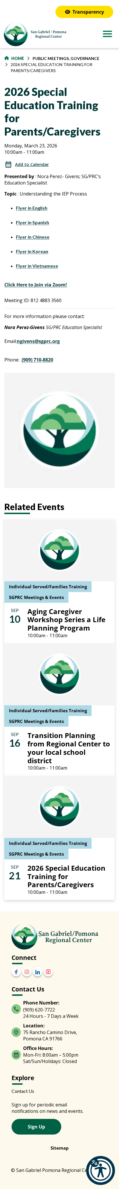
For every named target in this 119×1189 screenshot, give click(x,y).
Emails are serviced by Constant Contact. (44, 700)
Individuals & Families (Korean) (55, 644)
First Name (24, 529)
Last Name (24, 558)
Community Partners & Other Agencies (62, 609)
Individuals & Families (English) (55, 635)
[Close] (108, 460)
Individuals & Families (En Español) (59, 627)
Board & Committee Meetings (53, 601)
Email (19, 501)
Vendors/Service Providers (50, 661)
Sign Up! (59, 716)
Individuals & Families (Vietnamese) (60, 653)
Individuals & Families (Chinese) (56, 618)
